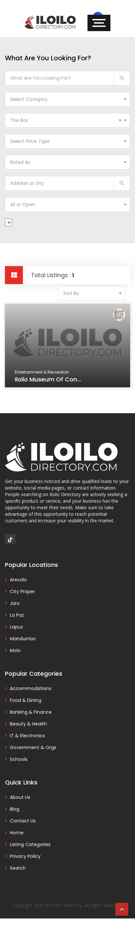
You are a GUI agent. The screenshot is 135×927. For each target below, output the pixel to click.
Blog (14, 809)
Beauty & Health (28, 724)
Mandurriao (23, 638)
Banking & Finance (31, 712)
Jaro (15, 603)
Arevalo (18, 579)
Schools (19, 759)
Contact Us (23, 821)
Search (18, 868)
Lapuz (16, 627)
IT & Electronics (27, 735)
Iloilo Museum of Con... (48, 379)
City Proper (22, 591)
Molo (15, 650)
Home (17, 832)
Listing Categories (30, 844)
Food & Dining (25, 700)
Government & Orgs (33, 747)
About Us (20, 797)
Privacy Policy (25, 856)
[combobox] (67, 99)
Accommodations (30, 688)
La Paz (17, 615)
